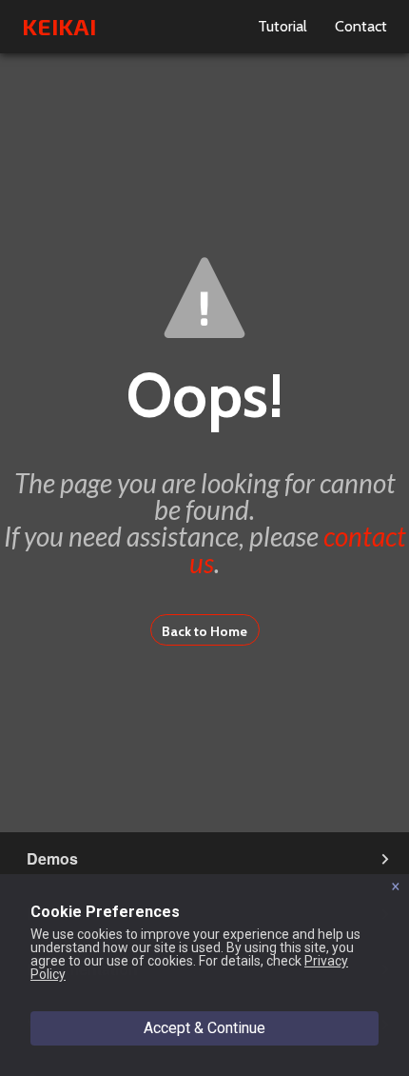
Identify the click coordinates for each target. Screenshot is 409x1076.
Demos (52, 858)
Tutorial (282, 26)
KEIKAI (59, 26)
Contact (361, 26)
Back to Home (204, 631)
